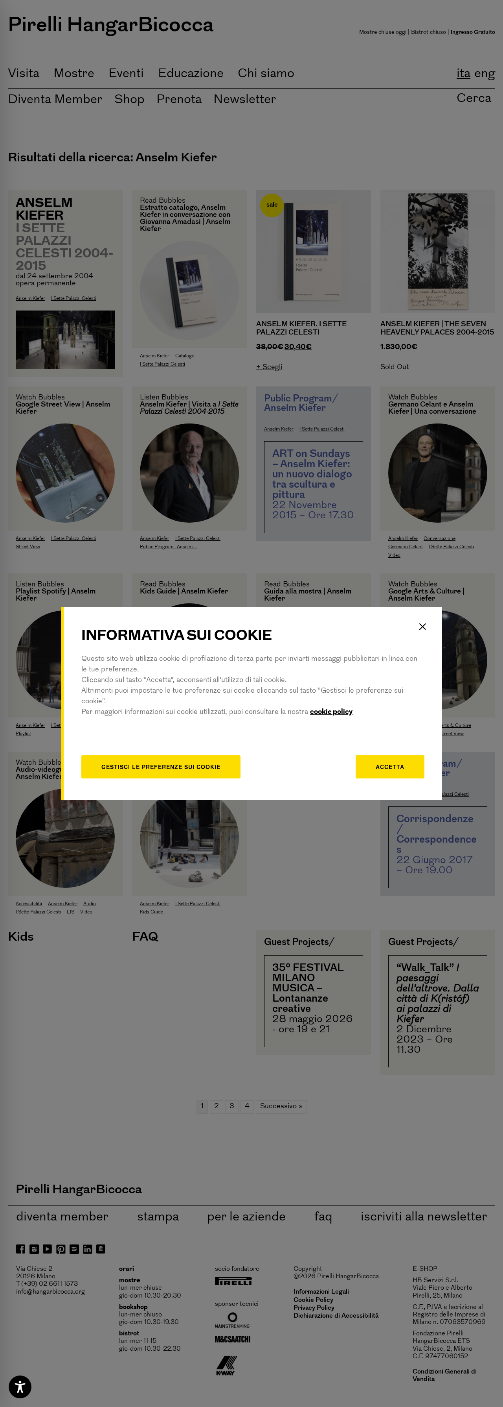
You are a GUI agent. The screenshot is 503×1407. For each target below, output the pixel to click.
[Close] (422, 626)
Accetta (390, 767)
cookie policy (331, 712)
